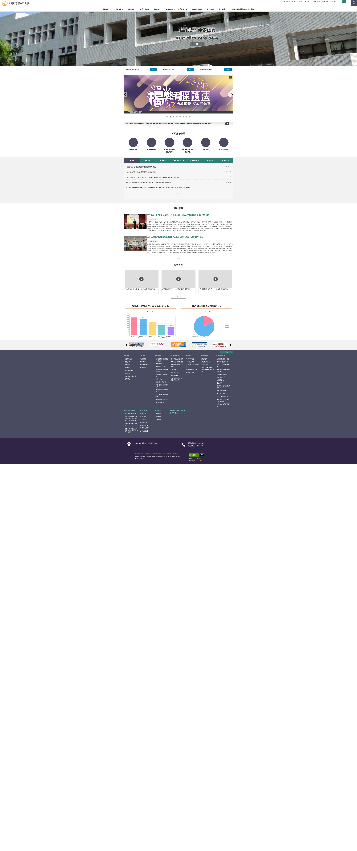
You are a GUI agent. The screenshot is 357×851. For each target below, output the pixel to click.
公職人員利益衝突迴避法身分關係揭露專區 (207, 369)
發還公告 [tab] (210, 160)
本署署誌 (127, 379)
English (307, 1)
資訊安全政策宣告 (158, 454)
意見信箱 (175, 454)
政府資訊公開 (182, 9)
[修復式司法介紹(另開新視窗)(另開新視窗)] (178, 93)
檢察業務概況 (129, 370)
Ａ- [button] (340, 1)
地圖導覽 (143, 359)
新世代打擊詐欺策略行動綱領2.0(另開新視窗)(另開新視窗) (173, 116)
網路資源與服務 (222, 390)
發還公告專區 (144, 428)
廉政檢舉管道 (205, 362)
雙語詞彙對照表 (160, 402)
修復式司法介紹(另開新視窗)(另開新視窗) (180, 116)
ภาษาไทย (333, 1)
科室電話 (143, 367)
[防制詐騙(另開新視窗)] (157, 344)
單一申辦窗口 (167, 454)
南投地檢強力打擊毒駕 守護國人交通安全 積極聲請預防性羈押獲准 (149, 182)
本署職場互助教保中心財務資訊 (223, 400)
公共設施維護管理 (222, 396)
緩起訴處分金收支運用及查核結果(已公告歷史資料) (131, 430)
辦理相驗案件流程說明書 (162, 386)
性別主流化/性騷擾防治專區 (223, 387)
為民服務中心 (160, 364)
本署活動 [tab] (163, 160)
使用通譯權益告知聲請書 (162, 395)
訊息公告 (143, 416)
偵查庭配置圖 (144, 364)
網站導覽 (285, 1)
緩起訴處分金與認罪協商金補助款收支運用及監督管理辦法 (131, 418)
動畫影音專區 (190, 372)
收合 (226, 352)
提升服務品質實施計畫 (162, 375)
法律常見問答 (190, 362)
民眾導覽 (119, 9)
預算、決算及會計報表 (223, 365)
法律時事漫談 (190, 359)
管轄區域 (127, 364)
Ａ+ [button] (348, 1)
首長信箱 (300, 1)
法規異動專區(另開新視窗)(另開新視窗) (177, 116)
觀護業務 (127, 373)
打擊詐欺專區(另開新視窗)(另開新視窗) (183, 116)
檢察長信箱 (159, 379)
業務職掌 (204, 359)
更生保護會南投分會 (177, 362)
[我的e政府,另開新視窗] (202, 455)
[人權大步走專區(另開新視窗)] (178, 344)
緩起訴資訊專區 (197, 9)
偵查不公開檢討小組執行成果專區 (242, 9)
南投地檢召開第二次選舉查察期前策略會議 (141, 172)
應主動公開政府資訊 (223, 362)
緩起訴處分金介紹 (130, 413)
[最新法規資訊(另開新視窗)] (136, 344)
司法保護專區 (144, 9)
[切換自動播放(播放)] (230, 77)
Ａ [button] (344, 1)
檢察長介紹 (128, 359)
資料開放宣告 (148, 454)
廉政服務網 (169, 9)
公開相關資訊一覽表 (223, 359)
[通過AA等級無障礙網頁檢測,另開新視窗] (194, 455)
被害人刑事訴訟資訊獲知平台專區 (177, 379)
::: (0, 11)
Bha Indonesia (316, 1)
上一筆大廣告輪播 (125, 94)
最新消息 (143, 413)
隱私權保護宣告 (139, 454)
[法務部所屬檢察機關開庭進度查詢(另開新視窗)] (199, 344)
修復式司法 (174, 372)
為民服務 (131, 9)
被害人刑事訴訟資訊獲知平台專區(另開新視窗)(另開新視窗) (190, 116)
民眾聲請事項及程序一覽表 (162, 370)
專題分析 (158, 416)
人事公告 (143, 419)
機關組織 (127, 367)
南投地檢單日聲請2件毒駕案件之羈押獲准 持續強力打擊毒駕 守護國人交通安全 (153, 177)
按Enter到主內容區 (7, 1)
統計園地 (222, 9)
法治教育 (157, 9)
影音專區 (178, 265)
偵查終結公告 (221, 377)
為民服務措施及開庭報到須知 (162, 360)
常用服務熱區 (178, 134)
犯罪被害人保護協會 (177, 359)
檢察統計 (158, 413)
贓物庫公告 (143, 422)
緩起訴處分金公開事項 (131, 424)
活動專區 (178, 208)
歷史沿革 (127, 362)
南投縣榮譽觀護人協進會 (177, 365)
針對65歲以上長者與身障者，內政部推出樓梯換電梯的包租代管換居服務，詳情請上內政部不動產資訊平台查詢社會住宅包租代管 (168, 123)
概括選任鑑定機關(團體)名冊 (223, 370)
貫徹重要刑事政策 (130, 376)
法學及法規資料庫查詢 (192, 365)
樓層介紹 (143, 362)
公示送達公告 (144, 431)
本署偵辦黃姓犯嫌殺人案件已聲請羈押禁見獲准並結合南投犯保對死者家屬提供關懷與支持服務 (158, 187)
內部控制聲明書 (222, 374)
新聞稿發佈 (220, 380)
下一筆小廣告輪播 (230, 345)
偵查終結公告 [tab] (194, 160)
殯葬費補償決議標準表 (162, 390)
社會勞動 (173, 369)
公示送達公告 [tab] (225, 160)
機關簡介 (106, 9)
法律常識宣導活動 (191, 369)
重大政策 (219, 383)
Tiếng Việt (325, 1)
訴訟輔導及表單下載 (162, 399)
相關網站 (158, 419)
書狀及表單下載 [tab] (179, 160)
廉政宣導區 (204, 364)
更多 (197, 44)
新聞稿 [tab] (132, 160)
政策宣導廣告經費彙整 (223, 405)
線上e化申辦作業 (161, 382)
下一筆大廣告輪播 (232, 94)
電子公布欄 (210, 9)
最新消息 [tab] (148, 160)
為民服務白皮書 (160, 366)
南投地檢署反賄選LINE (167, 116)
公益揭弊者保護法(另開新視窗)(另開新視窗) (170, 116)
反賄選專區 (174, 375)
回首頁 (293, 1)
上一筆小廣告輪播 (126, 345)
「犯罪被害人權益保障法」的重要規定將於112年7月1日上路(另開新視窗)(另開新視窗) (186, 116)
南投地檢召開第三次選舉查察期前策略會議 (141, 167)
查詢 (354, 3)
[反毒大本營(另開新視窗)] (220, 344)
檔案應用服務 (221, 393)
